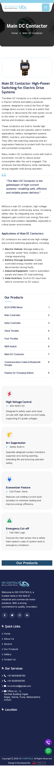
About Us (9, 638)
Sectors (8, 644)
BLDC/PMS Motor (14, 307)
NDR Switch (11, 346)
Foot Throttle (11, 338)
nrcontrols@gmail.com (19, 686)
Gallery (7, 654)
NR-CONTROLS (26, 758)
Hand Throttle (12, 330)
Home (14, 33)
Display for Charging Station (19, 372)
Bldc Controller (12, 315)
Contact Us (10, 659)
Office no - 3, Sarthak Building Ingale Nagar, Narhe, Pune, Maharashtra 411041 (22, 695)
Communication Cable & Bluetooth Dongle (22, 363)
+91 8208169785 (16, 680)
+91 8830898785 (16, 675)
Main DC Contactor (14, 354)
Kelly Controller (13, 323)
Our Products (27, 563)
